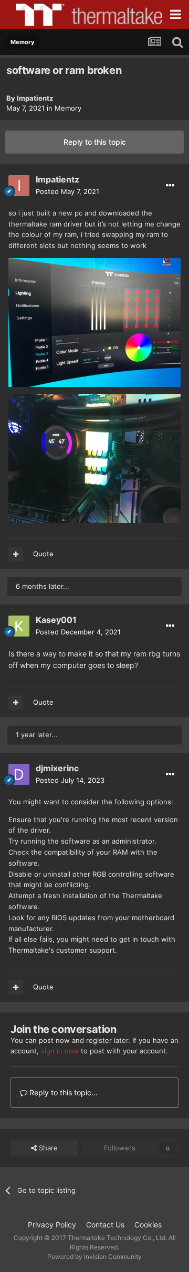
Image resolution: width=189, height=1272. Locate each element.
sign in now (60, 1051)
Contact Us (105, 1224)
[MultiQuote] (15, 554)
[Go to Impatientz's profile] (18, 185)
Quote (43, 553)
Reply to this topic (95, 141)
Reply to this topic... (62, 1092)
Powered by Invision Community (94, 1256)
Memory (68, 108)
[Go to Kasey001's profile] (18, 626)
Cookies (148, 1224)
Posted (67, 191)
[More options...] (170, 185)
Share (47, 1148)
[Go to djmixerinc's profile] (18, 774)
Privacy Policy (52, 1224)
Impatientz (35, 98)
